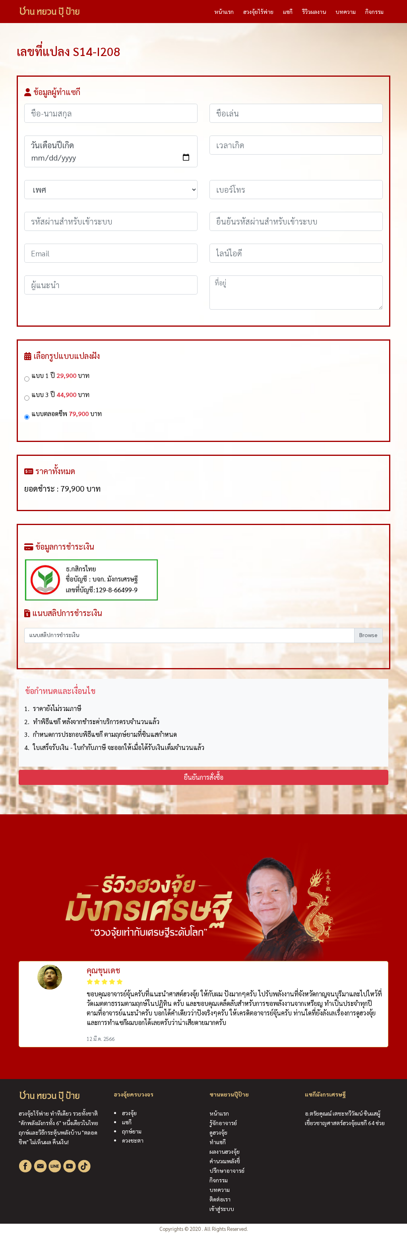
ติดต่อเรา (220, 1199)
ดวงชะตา (132, 1140)
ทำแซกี (217, 1141)
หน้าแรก (226, 11)
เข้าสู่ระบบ (221, 1208)
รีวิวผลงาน (314, 11)
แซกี (288, 11)
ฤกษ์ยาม (131, 1131)
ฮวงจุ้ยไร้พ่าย (258, 11)
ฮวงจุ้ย (129, 1112)
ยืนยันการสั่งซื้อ (203, 777)
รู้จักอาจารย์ (223, 1122)
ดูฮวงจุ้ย (218, 1132)
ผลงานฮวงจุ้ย (224, 1151)
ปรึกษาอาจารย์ (226, 1170)
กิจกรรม (374, 11)
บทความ (345, 11)
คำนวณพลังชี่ (224, 1160)
